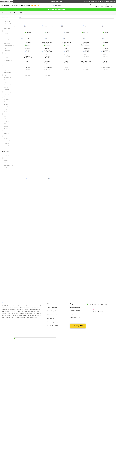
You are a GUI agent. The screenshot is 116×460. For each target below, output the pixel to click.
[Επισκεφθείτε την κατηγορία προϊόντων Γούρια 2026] (27, 27)
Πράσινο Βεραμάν (7, 72)
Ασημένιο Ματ (7, 48)
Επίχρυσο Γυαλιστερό (8, 52)
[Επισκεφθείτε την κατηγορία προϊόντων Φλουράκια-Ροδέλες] (47, 52)
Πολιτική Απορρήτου (52, 325)
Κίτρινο (5, 99)
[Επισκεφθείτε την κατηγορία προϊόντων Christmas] (28, 33)
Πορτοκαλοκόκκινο (7, 131)
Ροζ (4, 57)
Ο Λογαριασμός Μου (75, 310)
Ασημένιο (6, 43)
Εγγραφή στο (6, 1)
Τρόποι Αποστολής (52, 307)
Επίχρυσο (5, 50)
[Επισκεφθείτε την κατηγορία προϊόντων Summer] (47, 33)
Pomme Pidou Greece (98, 311)
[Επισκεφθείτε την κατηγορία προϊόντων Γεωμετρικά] (66, 40)
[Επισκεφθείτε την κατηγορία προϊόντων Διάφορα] (86, 40)
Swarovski (6, 21)
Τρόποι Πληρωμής (51, 311)
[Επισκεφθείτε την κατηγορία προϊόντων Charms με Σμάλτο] (105, 52)
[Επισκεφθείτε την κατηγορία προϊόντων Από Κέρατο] (105, 27)
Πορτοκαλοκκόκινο (7, 165)
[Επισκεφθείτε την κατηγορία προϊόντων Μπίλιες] (105, 46)
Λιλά (5, 109)
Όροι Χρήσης (50, 318)
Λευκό (5, 106)
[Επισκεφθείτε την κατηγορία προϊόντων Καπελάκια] (47, 46)
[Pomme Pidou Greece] (93, 309)
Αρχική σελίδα (5, 12)
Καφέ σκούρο (6, 92)
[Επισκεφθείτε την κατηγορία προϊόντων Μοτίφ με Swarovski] (66, 27)
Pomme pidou (34, 5)
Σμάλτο (5, 33)
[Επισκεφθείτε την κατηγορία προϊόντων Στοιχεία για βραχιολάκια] (27, 40)
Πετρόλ (5, 126)
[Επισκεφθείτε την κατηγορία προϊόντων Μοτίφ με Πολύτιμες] (47, 27)
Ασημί (5, 75)
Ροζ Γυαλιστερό (7, 60)
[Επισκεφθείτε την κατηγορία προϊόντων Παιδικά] (27, 52)
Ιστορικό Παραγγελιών (75, 314)
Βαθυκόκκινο (6, 77)
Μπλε (5, 118)
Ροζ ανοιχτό (6, 140)
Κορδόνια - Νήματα (25, 5)
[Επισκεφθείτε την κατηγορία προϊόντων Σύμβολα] (86, 52)
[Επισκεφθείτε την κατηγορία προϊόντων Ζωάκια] (27, 46)
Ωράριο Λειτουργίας (75, 307)
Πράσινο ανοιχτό (7, 135)
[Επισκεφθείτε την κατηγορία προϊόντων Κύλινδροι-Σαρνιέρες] (86, 46)
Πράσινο (5, 133)
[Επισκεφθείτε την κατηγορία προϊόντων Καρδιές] (66, 46)
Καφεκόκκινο (6, 94)
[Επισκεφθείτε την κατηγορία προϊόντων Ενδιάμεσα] (105, 40)
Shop (11, 12)
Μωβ (5, 123)
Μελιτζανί (6, 114)
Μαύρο (5, 55)
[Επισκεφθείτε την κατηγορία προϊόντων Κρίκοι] (66, 33)
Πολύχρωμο (6, 128)
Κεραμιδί (5, 96)
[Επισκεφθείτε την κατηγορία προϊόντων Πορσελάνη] (86, 27)
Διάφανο (5, 70)
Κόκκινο (5, 101)
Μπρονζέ (5, 121)
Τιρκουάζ (5, 143)
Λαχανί (5, 104)
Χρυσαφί (5, 145)
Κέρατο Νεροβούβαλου (8, 26)
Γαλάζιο (5, 79)
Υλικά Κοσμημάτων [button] (15, 5)
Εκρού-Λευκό (6, 84)
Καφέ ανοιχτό (6, 89)
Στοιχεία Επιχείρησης (52, 322)
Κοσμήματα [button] (6, 5)
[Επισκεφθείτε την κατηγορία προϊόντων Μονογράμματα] (86, 33)
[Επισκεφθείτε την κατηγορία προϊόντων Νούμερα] (105, 33)
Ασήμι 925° (6, 23)
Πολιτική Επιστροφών (52, 314)
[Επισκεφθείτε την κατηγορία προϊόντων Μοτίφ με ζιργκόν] (27, 59)
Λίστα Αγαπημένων (75, 317)
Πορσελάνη (6, 31)
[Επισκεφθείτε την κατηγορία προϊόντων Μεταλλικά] (47, 59)
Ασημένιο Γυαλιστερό (8, 45)
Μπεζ (5, 116)
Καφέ (5, 87)
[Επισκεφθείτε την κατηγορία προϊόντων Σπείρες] (66, 52)
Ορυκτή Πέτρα (7, 28)
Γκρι (5, 82)
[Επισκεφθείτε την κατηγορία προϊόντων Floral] (47, 40)
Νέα (2, 5)
